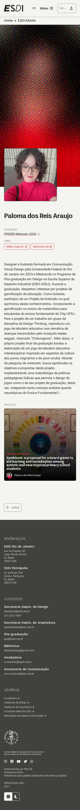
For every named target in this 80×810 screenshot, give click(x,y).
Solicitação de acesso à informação (24, 715)
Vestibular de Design (15, 702)
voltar (15, 507)
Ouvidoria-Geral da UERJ (17, 711)
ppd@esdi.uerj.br (13, 638)
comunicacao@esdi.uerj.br (19, 673)
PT (34, 8)
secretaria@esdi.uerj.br (17, 611)
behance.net (41, 246)
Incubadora (10, 698)
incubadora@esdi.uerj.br (18, 662)
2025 (33, 234)
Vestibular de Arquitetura (18, 707)
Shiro (20, 772)
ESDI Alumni (27, 20)
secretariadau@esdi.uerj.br (19, 627)
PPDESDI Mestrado (16, 234)
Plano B (28, 769)
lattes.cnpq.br (15, 246)
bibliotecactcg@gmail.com (19, 650)
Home (8, 20)
